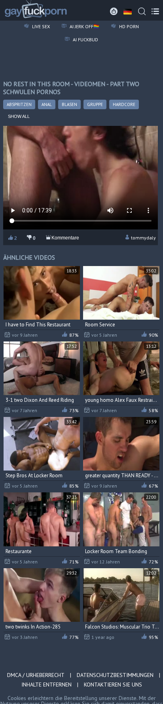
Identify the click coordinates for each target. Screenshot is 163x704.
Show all (19, 116)
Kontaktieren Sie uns (113, 684)
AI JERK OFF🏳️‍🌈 (83, 26)
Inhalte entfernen (46, 684)
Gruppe (95, 104)
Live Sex (40, 26)
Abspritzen (19, 104)
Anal (47, 104)
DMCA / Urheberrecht (35, 675)
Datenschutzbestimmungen (115, 675)
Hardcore (124, 104)
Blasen (69, 104)
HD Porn (128, 26)
